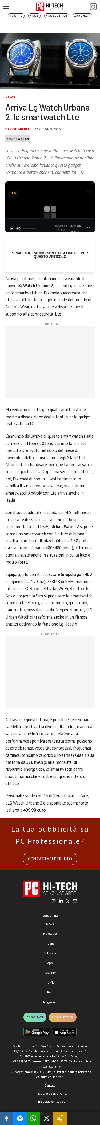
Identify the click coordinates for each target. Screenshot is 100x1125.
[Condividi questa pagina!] (60, 1118)
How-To (16, 15)
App (50, 963)
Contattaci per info (50, 859)
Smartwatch (18, 139)
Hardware (50, 934)
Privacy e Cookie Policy (51, 1093)
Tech (50, 992)
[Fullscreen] (88, 228)
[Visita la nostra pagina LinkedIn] (60, 901)
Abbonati (82, 15)
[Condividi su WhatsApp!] (33, 1118)
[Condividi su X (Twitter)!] (46, 1118)
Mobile (50, 943)
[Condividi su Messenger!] (20, 1118)
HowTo (50, 982)
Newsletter (56, 15)
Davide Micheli (18, 129)
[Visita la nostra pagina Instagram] (54, 901)
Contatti (50, 1085)
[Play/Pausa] (11, 228)
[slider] (29, 229)
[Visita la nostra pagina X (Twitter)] (68, 901)
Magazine (50, 1002)
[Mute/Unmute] (18, 228)
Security (49, 973)
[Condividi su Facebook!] (6, 1118)
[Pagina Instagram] (93, 6)
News (34, 15)
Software (50, 953)
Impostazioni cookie (51, 1102)
